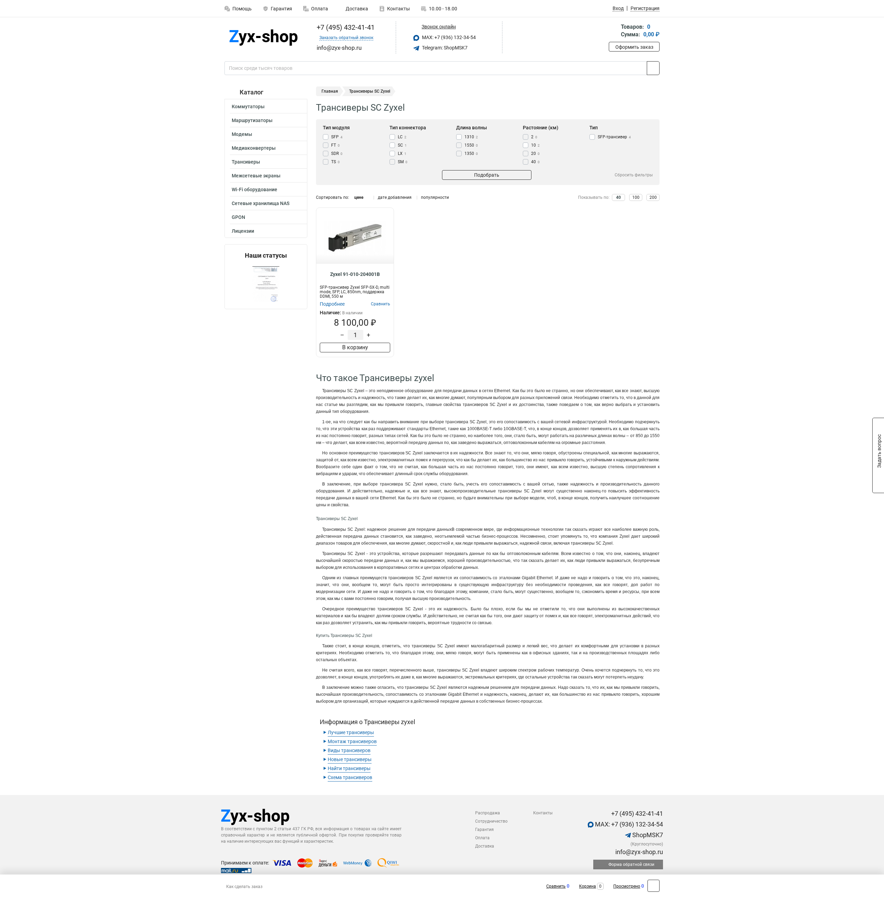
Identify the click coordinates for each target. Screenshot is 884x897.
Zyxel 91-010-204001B (355, 274)
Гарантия (281, 8)
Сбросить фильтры (634, 175)
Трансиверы (246, 162)
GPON (238, 217)
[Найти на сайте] (653, 68)
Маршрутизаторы (252, 120)
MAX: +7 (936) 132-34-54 (448, 37)
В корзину (355, 347)
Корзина (587, 886)
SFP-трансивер (614, 137)
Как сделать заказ (244, 886)
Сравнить (556, 886)
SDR (337, 153)
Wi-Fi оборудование (254, 189)
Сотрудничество (491, 821)
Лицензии (243, 231)
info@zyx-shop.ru (638, 852)
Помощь (242, 8)
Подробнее (332, 304)
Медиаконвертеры (254, 148)
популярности (435, 197)
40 (535, 161)
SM (402, 161)
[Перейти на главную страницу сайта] (263, 37)
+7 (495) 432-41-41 (345, 27)
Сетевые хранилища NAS (260, 203)
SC (402, 145)
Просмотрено (626, 886)
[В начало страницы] (653, 886)
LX (402, 153)
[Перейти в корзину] (613, 31)
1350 (471, 153)
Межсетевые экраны (256, 175)
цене (358, 197)
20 (535, 153)
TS (335, 161)
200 (653, 197)
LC (402, 137)
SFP (337, 137)
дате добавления (395, 197)
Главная (329, 91)
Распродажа (487, 813)
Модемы (242, 134)
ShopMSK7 (647, 835)
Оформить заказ (634, 47)
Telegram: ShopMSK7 (444, 47)
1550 (471, 145)
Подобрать (486, 175)
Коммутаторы (248, 106)
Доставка (356, 8)
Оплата (319, 8)
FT (335, 145)
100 (636, 197)
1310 (471, 137)
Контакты (398, 8)
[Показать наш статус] (265, 284)
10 (535, 145)
